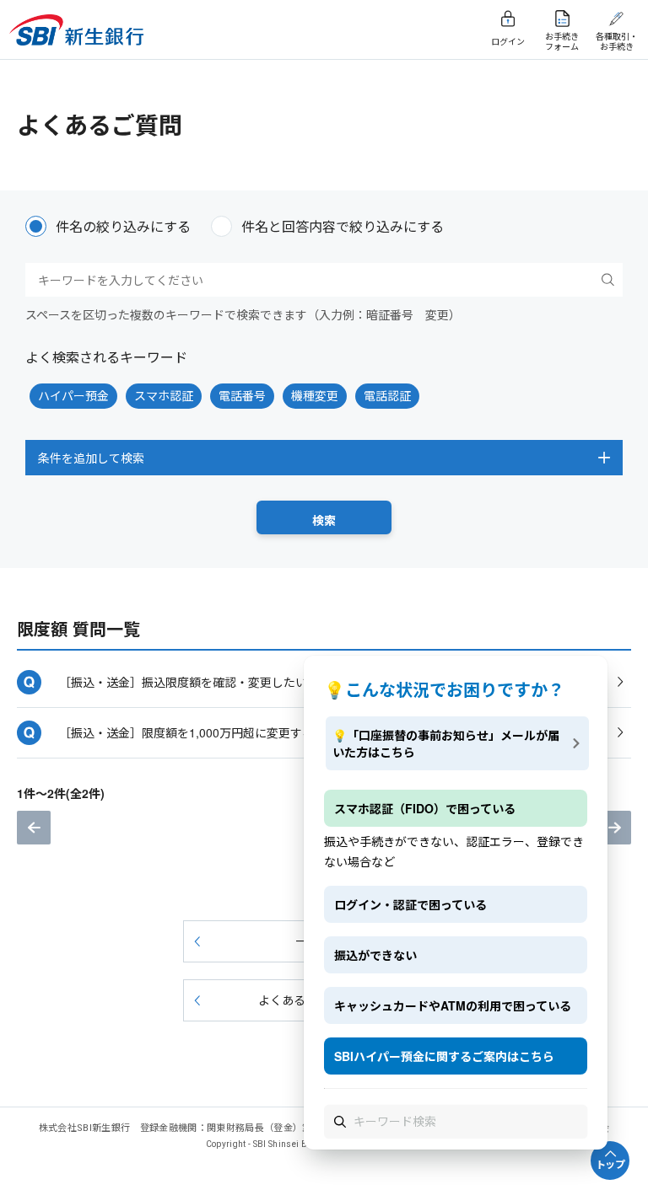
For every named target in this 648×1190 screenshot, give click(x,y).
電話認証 (387, 395)
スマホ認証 (163, 395)
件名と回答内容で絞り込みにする (342, 226)
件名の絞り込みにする (123, 226)
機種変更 (314, 395)
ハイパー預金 (73, 395)
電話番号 (242, 395)
